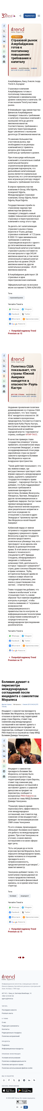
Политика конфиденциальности (14, 1061)
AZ (21, 1107)
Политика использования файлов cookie (17, 1068)
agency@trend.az (7, 998)
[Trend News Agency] (8, 977)
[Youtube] (19, 1080)
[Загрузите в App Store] (9, 1090)
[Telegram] (24, 1080)
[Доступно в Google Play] (24, 1090)
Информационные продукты (12, 1049)
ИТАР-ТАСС (31, 434)
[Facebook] (9, 1080)
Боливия (13, 896)
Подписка (5, 1045)
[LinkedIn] (29, 1080)
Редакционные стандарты (12, 1033)
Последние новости (9, 1010)
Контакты (5, 1029)
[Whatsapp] (4, 1080)
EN (17, 1107)
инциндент (25, 896)
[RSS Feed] (34, 1080)
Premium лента (7, 1013)
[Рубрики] (38, 15)
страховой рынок (16, 298)
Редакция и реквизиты (10, 1026)
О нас (4, 1022)
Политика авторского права (12, 1064)
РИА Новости (27, 796)
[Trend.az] (8, 16)
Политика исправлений (10, 1036)
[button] (4, 26)
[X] (14, 1080)
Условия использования (11, 1058)
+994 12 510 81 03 (8, 996)
